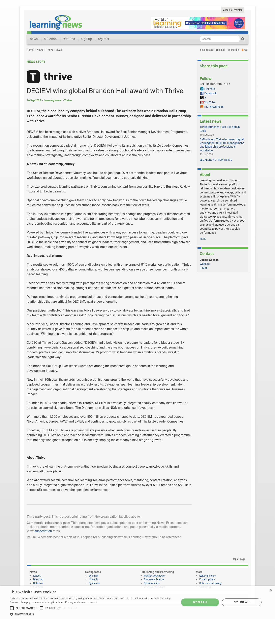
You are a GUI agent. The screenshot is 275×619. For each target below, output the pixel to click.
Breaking (38, 579)
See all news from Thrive (216, 159)
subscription (43, 531)
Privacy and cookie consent (81, 602)
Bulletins (38, 583)
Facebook (210, 93)
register (103, 39)
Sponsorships (152, 583)
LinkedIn (234, 49)
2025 (59, 49)
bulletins (50, 39)
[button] (92, 614)
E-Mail (203, 267)
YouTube (209, 102)
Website (205, 263)
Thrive (49, 49)
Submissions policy (210, 583)
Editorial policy (207, 575)
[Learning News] (56, 22)
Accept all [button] (200, 602)
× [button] (270, 590)
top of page (238, 559)
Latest (36, 575)
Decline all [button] (242, 602)
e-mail (221, 49)
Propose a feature (154, 579)
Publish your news (154, 575)
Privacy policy (207, 579)
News (40, 49)
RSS (245, 49)
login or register (233, 10)
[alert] (137, 602)
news (34, 39)
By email (93, 575)
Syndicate (94, 583)
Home (30, 49)
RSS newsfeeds (213, 106)
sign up (86, 39)
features (69, 39)
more (203, 239)
